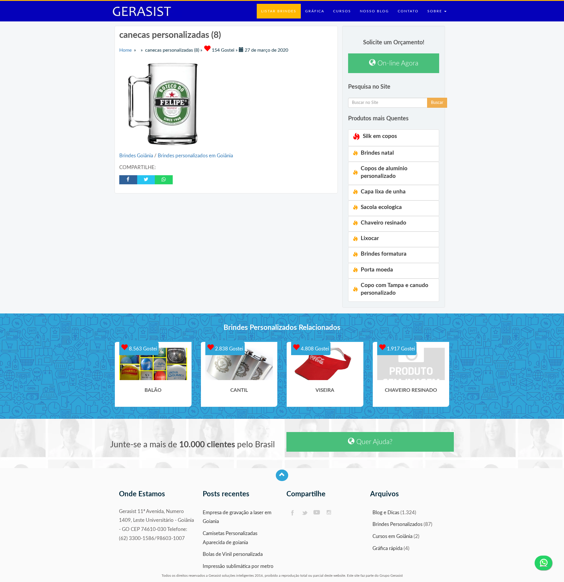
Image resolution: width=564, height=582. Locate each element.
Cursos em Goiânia (392, 536)
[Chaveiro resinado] (411, 364)
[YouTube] (317, 513)
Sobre (435, 11)
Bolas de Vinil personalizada (233, 554)
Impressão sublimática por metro (238, 566)
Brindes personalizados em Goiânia (195, 155)
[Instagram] (329, 513)
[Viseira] (325, 364)
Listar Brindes (278, 11)
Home (125, 50)
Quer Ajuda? (373, 441)
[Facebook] (292, 513)
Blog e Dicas (385, 512)
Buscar (437, 103)
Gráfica (314, 11)
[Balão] (153, 364)
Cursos (342, 11)
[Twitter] (304, 513)
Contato (408, 11)
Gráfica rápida (387, 548)
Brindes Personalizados (397, 524)
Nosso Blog (374, 11)
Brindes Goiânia (136, 155)
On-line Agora (397, 63)
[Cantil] (239, 364)
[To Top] (282, 475)
